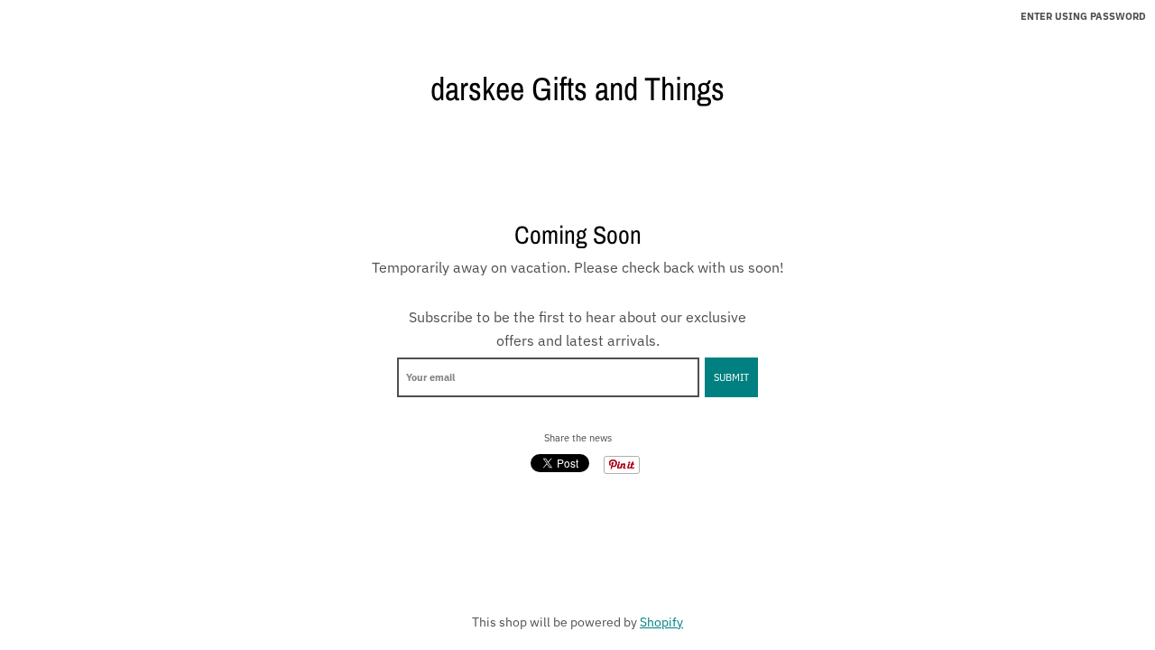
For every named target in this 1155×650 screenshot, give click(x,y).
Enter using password (1083, 16)
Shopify (661, 622)
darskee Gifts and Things (577, 88)
